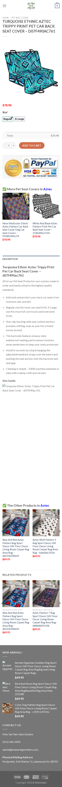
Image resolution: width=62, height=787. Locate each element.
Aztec (47, 189)
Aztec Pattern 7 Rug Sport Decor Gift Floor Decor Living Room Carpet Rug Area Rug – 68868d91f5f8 (45, 619)
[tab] (31, 259)
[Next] (59, 219)
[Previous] (2, 219)
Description (10, 259)
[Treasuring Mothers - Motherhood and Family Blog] (31, 6)
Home (5, 17)
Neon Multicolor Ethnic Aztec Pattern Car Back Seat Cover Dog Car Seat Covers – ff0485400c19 (15, 230)
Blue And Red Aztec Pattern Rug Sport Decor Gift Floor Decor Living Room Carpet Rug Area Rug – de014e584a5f (15, 547)
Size (5, 112)
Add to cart (31, 145)
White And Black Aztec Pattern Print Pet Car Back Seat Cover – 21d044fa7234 (45, 228)
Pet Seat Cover (20, 17)
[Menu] (4, 6)
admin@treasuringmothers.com (20, 749)
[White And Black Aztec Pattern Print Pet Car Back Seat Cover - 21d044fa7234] (46, 206)
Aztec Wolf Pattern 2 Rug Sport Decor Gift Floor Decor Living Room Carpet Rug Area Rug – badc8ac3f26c (45, 546)
